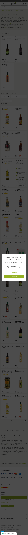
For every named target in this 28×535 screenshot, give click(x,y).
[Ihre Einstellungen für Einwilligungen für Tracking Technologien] (9, 533)
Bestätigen (14, 276)
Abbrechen (14, 272)
